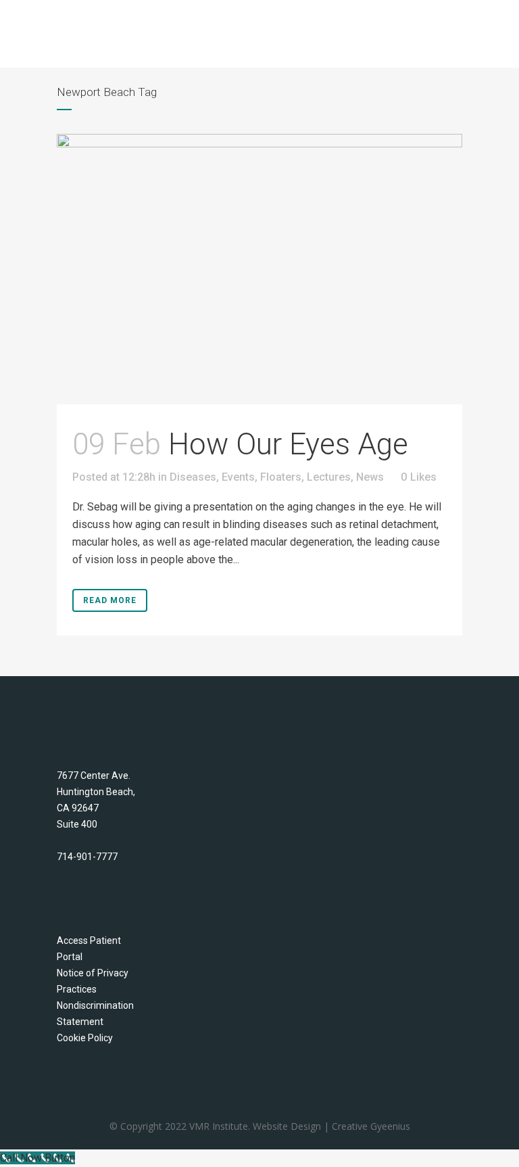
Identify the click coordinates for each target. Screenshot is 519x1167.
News (370, 477)
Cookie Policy (85, 1037)
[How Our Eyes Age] (259, 269)
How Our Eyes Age (288, 444)
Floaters (280, 477)
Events (238, 477)
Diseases (193, 477)
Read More (110, 600)
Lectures (329, 477)
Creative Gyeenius (371, 1126)
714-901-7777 (87, 856)
